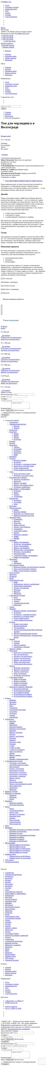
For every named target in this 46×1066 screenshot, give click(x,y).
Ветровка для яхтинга (22, 668)
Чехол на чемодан (15, 751)
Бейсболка (17, 453)
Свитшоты (13, 708)
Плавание (13, 576)
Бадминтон (13, 430)
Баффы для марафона (21, 557)
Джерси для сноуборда (22, 527)
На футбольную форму (22, 691)
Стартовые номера (20, 531)
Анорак (12, 715)
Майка (16, 493)
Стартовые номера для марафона (26, 555)
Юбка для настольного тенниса (25, 571)
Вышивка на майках (16, 837)
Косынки (12, 730)
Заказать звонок (7, 47)
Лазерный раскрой (12, 862)
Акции (7, 13)
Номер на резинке (20, 685)
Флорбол (12, 609)
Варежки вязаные (15, 727)
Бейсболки (13, 725)
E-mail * (4, 397)
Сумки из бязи (14, 748)
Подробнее (5, 335)
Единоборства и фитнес (18, 477)
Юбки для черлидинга (9, 383)
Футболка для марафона (22, 544)
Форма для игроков (21, 624)
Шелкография (10, 843)
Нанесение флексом (21, 689)
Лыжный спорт (15, 517)
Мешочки (12, 789)
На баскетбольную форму (23, 696)
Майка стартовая (20, 679)
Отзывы (8, 15)
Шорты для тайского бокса (23, 485)
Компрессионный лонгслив (24, 515)
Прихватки (13, 788)
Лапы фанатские (15, 786)
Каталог (8, 51)
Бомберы (12, 700)
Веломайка (18, 449)
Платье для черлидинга (9, 361)
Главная (8, 54)
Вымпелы (8, 801)
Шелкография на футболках (19, 845)
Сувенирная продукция (13, 761)
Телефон (4, 399)
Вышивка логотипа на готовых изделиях (24, 829)
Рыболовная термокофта (22, 586)
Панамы (12, 734)
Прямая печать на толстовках (20, 858)
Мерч (7, 826)
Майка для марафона (21, 542)
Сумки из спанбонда (16, 750)
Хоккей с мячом (15, 649)
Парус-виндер (14, 820)
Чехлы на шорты (20, 645)
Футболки (17, 439)
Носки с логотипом (16, 736)
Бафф (16, 455)
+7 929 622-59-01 (9, 41)
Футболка (17, 451)
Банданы (12, 721)
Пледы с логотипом (16, 769)
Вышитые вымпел (16, 803)
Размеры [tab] (20, 181)
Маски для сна (14, 778)
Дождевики (13, 717)
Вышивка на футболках (18, 831)
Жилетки (12, 704)
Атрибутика (9, 719)
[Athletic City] (6, 2)
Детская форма (19, 628)
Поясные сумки (15, 742)
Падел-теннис (14, 573)
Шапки (16, 533)
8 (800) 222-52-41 (22, 33)
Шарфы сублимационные (18, 759)
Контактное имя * (7, 394)
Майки (16, 436)
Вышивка (8, 828)
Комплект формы (20, 460)
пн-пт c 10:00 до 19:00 (13, 1008)
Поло (16, 504)
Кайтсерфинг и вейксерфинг (19, 489)
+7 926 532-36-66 (7, 37)
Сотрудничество (11, 17)
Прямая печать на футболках (19, 856)
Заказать (4, 154)
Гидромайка (18, 496)
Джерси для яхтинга (21, 672)
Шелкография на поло (17, 847)
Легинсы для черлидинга (10, 350)
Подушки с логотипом (17, 763)
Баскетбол (13, 432)
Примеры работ (11, 56)
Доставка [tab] (32, 181)
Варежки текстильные (17, 729)
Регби (11, 578)
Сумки (11, 746)
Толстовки (17, 502)
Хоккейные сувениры (22, 647)
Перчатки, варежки (21, 534)
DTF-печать (9, 860)
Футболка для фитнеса (22, 487)
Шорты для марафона (21, 548)
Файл (3, 410)
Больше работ (6, 136)
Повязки (12, 740)
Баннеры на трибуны (17, 814)
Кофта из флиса (19, 525)
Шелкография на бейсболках (19, 848)
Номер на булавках (20, 683)
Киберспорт (13, 498)
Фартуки (12, 780)
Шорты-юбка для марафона (24, 550)
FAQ (7, 11)
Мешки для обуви (15, 732)
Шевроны (13, 797)
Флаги (3, 328)
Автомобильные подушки (18, 765)
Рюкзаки (12, 744)
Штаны (16, 437)
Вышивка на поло (16, 833)
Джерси (16, 428)
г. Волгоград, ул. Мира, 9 (14, 1001)
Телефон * (4, 1035)
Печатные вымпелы (16, 805)
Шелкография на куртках (18, 852)
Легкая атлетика (15, 508)
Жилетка (17, 521)
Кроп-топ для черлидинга (10, 339)
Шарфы (16, 538)
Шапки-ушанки (15, 755)
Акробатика (13, 422)
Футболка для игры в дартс (24, 475)
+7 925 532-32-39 (7, 35)
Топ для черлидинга (21, 654)
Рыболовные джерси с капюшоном (26, 584)
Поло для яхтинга (20, 673)
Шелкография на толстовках (19, 850)
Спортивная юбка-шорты (23, 664)
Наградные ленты (15, 782)
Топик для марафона (21, 546)
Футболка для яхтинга (22, 675)
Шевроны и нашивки (13, 793)
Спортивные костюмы (17, 710)
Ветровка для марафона (22, 552)
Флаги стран (14, 812)
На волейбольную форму (23, 694)
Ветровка (17, 590)
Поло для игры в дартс (22, 474)
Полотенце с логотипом (18, 774)
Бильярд (12, 441)
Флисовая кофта (19, 554)
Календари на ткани (16, 770)
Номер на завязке (20, 681)
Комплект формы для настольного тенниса (29, 567)
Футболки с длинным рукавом (25, 464)
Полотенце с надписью (17, 772)
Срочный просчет (7, 45)
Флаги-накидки (15, 824)
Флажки (12, 818)
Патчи (11, 799)
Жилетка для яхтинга (21, 670)
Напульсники (14, 767)
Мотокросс (13, 559)
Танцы (11, 607)
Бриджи (16, 426)
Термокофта (18, 529)
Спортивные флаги (16, 810)
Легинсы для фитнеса (22, 479)
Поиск (4, 108)
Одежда (8, 698)
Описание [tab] (9, 181)
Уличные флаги (15, 822)
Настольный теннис (16, 565)
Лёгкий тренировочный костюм (25, 633)
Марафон (12, 540)
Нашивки (12, 795)
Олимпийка (18, 519)
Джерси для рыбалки (21, 588)
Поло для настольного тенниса (25, 569)
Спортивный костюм (21, 603)
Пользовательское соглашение (19, 1029)
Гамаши (16, 643)
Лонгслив (17, 523)
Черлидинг (9, 116)
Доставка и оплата (12, 7)
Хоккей (12, 639)
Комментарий (6, 408)
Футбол (12, 622)
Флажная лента (14, 816)
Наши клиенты (10, 58)
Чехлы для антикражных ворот (20, 784)
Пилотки (12, 738)
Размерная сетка (11, 9)
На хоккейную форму (21, 692)
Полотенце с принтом (17, 776)
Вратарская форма (20, 626)
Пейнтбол (13, 574)
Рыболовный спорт (16, 580)
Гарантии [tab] (38, 181)
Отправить (5, 415)
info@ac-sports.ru (7, 43)
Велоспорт (13, 445)
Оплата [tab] (26, 181)
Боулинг (12, 443)
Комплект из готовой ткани (24, 466)
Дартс (11, 472)
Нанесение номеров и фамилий (20, 687)
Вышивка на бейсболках (18, 841)
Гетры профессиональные (23, 470)
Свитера (17, 641)
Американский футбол (17, 424)
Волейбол (13, 456)
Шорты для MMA (20, 483)
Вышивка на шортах (16, 839)
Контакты (8, 60)
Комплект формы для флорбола (25, 611)
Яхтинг (12, 666)
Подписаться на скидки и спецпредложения (19, 413)
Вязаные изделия (11, 791)
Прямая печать (10, 854)
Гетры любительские (21, 468)
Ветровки (12, 702)
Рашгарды (17, 481)
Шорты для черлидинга (9, 372)
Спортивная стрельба (17, 595)
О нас (7, 5)
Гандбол (12, 458)
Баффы (16, 536)
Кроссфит (13, 506)
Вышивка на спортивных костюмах (22, 835)
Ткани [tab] (15, 181)
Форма (16, 434)
